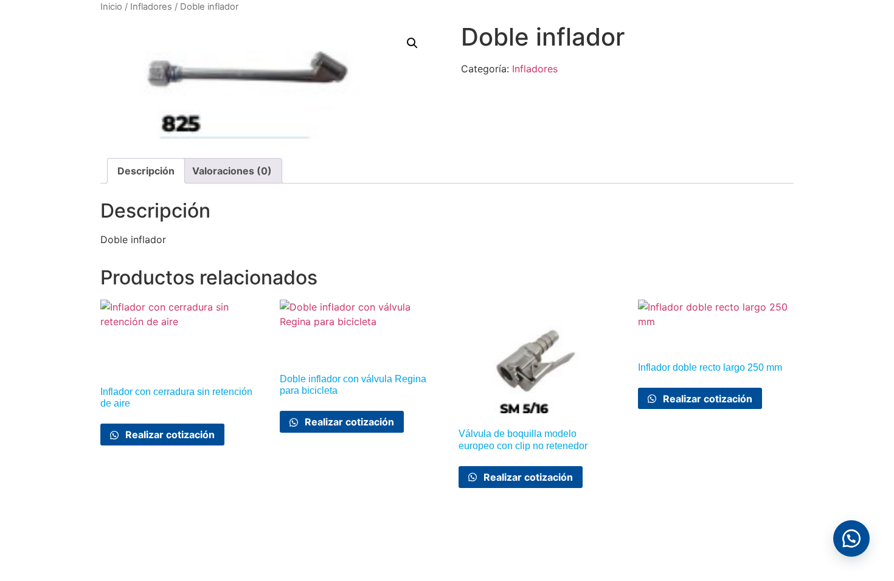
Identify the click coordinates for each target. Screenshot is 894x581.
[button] (412, 43)
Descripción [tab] (146, 171)
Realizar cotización (169, 434)
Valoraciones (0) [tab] (232, 171)
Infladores (151, 6)
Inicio (111, 6)
